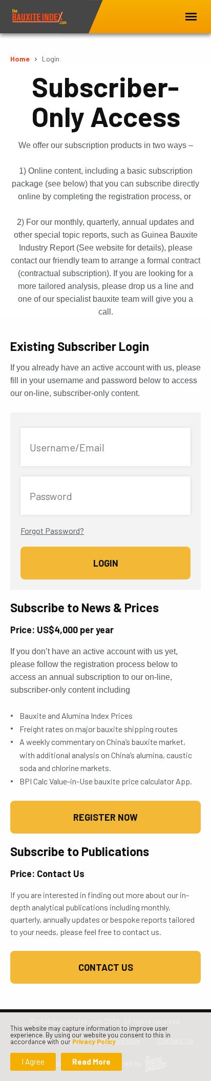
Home (20, 58)
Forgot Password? (52, 530)
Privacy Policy (94, 1041)
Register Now (105, 817)
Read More (91, 1061)
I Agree (33, 1061)
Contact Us (105, 967)
